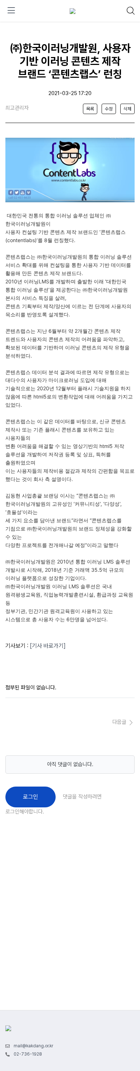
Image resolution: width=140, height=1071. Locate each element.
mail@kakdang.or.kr (33, 1045)
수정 (109, 109)
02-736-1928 (28, 1054)
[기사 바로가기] (48, 645)
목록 (90, 109)
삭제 (127, 109)
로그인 (30, 796)
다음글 (120, 722)
